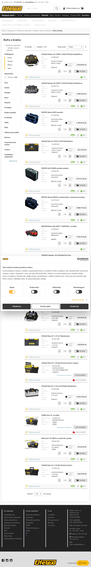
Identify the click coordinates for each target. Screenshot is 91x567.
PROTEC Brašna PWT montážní (52, 112)
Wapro (10, 65)
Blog (51, 15)
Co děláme (51, 515)
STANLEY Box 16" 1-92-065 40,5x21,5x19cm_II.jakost (59, 363)
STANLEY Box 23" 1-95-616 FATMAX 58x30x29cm (58, 386)
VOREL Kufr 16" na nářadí (50, 415)
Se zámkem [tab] (8, 117)
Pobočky (7, 528)
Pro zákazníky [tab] (8, 511)
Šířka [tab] (6, 127)
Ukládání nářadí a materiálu (42, 31)
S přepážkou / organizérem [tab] (9, 156)
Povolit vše (74, 306)
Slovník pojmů (8, 533)
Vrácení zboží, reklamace (12, 517)
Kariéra (57, 15)
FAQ (5, 531)
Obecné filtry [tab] (8, 74)
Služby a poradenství (32, 15)
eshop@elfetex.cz (30, 2)
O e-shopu (51, 525)
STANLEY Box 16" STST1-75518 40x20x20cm (57, 141)
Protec (10, 58)
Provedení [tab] (7, 107)
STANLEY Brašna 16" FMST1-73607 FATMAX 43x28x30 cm (61, 54)
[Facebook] (3, 560)
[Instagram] (7, 560)
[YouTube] (11, 560)
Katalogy (65, 15)
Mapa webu (8, 536)
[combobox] (39, 8)
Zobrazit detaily (78, 300)
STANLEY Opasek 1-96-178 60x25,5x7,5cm (56, 255)
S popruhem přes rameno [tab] (10, 143)
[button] (33, 77)
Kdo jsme (51, 517)
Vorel (9, 68)
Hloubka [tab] (7, 93)
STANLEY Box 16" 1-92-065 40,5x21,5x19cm (56, 465)
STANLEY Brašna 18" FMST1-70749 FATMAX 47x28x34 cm (61, 83)
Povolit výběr (45, 306)
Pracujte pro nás (53, 520)
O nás (20, 15)
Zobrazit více (13, 161)
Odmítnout (16, 306)
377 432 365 (17, 2)
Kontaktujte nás (9, 515)
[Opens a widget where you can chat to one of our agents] (82, 563)
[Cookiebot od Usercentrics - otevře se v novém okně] (78, 259)
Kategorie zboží (8, 15)
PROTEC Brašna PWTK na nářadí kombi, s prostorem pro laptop (63, 197)
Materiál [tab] (7, 102)
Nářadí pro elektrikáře (24, 31)
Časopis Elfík (75, 15)
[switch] (34, 292)
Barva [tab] (6, 97)
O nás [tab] (50, 511)
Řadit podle (62, 47)
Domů (4, 31)
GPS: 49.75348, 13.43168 (78, 525)
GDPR (28, 525)
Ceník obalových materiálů (13, 538)
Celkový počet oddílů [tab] (11, 132)
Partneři (45, 15)
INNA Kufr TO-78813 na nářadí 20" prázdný (56, 438)
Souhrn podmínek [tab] (32, 511)
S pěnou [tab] (7, 149)
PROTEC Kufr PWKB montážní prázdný (54, 168)
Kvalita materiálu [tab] (10, 112)
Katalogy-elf (11, 31)
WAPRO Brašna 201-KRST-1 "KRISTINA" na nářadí (58, 226)
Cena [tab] (6, 83)
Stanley (10, 61)
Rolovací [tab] (7, 137)
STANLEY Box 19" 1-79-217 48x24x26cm (55, 336)
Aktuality (51, 523)
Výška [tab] (6, 122)
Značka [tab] (6, 88)
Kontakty (85, 15)
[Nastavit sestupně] (85, 47)
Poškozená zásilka (10, 525)
